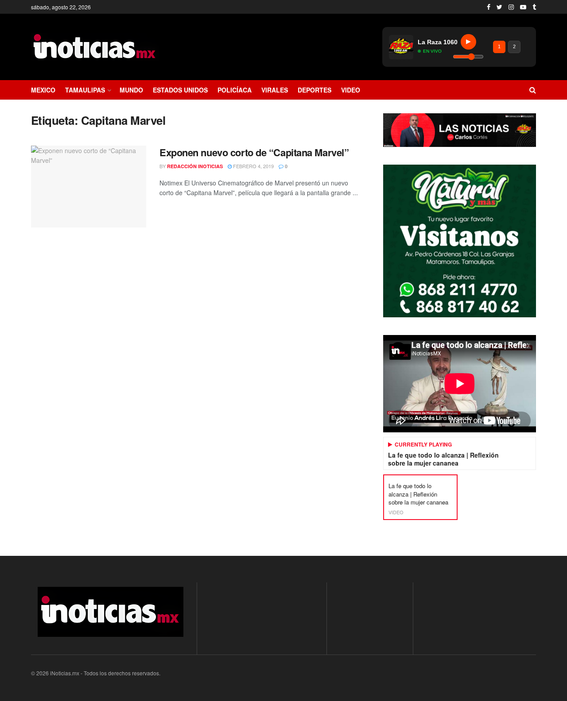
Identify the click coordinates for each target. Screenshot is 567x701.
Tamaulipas (85, 89)
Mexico (43, 89)
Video (350, 89)
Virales (274, 89)
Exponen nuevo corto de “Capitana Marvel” (254, 152)
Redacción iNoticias (195, 166)
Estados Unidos (180, 89)
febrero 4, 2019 (253, 165)
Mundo (131, 89)
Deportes (314, 89)
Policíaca (234, 89)
